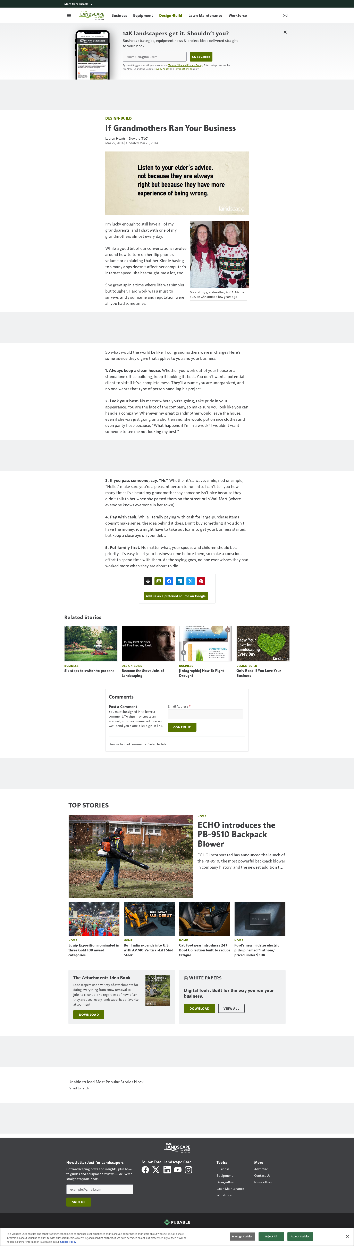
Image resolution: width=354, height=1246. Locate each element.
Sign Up (78, 1202)
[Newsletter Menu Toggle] (285, 15)
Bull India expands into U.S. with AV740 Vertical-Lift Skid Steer (148, 950)
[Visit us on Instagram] (188, 1169)
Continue (182, 727)
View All (231, 1008)
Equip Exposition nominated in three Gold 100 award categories (93, 950)
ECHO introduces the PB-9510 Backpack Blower (236, 834)
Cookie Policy (68, 1241)
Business (71, 665)
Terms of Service (183, 68)
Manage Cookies (242, 1236)
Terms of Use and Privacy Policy (185, 65)
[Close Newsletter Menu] (285, 32)
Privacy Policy (161, 68)
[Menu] (68, 15)
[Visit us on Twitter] (156, 1169)
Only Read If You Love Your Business (258, 673)
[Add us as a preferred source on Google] (158, 581)
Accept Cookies (300, 1236)
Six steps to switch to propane (89, 670)
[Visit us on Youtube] (178, 1169)
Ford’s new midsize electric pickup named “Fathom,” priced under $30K (256, 950)
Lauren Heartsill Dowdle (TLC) (126, 138)
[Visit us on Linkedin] (167, 1169)
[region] (177, 1237)
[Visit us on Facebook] (145, 1169)
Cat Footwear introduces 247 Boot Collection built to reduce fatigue (204, 950)
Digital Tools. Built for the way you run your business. (229, 993)
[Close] (347, 1236)
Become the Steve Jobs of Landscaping (143, 673)
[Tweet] (190, 581)
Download (89, 1015)
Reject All (271, 1236)
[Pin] (201, 581)
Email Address (179, 706)
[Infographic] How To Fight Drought (201, 673)
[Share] (169, 581)
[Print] (148, 581)
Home (201, 816)
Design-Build (118, 118)
